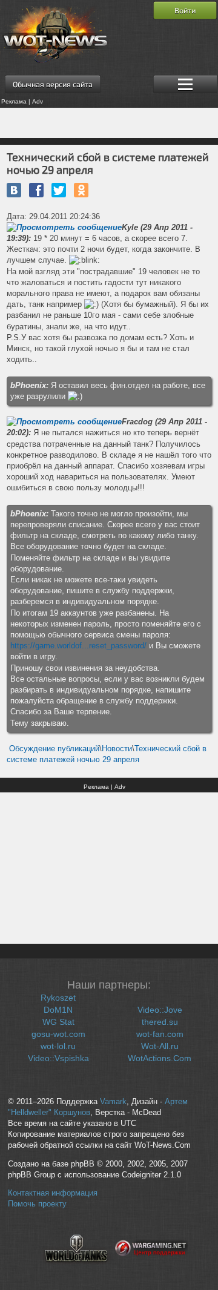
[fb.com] (36, 190)
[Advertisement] (109, 123)
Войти (185, 10)
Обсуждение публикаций (54, 748)
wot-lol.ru (58, 1046)
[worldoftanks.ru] (76, 1269)
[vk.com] (14, 190)
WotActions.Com (159, 1058)
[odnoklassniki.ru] (81, 190)
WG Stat (58, 1022)
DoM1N (58, 1010)
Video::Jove (159, 1010)
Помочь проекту (37, 1204)
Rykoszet (58, 997)
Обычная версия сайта (53, 84)
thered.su (160, 1022)
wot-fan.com (159, 1034)
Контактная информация (52, 1193)
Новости (117, 748)
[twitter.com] (58, 190)
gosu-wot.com (58, 1034)
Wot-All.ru (160, 1046)
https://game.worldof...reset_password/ (78, 645)
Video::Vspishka (58, 1058)
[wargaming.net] (151, 1269)
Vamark (113, 1101)
